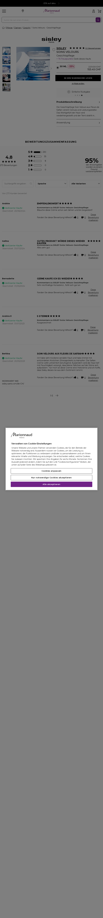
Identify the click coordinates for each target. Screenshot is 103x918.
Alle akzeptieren (51, 484)
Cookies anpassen (51, 471)
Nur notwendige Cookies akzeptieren (51, 477)
